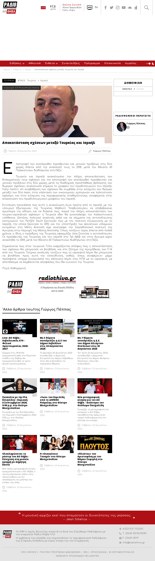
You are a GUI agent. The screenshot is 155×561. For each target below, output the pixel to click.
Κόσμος (28, 69)
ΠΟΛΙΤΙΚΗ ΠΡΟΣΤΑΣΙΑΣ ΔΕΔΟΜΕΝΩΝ (60, 552)
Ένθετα (50, 63)
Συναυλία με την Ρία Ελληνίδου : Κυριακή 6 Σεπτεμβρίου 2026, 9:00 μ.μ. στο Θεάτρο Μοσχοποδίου (15, 403)
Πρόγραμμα (92, 63)
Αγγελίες (130, 63)
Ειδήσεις (15, 63)
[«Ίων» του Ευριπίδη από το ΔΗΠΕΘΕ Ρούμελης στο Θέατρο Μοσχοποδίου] (57, 387)
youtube (124, 8)
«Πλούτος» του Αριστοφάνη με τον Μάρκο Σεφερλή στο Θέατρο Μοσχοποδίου (90, 459)
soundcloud (130, 8)
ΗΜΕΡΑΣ (127, 88)
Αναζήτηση (146, 8)
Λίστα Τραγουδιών (72, 8)
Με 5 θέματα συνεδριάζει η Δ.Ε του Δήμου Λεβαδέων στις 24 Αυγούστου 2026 (53, 343)
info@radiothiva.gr (134, 542)
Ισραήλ (44, 81)
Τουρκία (31, 81)
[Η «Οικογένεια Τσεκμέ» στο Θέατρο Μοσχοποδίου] (57, 444)
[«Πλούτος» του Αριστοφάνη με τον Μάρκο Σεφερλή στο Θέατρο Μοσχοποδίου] (95, 444)
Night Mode (150, 64)
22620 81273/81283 (136, 533)
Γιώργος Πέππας (136, 123)
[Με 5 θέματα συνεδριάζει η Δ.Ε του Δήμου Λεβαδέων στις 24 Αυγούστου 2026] (57, 328)
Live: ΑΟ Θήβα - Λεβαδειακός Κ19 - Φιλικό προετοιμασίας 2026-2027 (15, 343)
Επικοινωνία (112, 63)
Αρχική (7, 69)
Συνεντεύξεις (71, 63)
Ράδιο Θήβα (69, 10)
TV (96, 7)
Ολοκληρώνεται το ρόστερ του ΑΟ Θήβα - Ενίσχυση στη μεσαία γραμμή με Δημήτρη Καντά (15, 459)
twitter (112, 8)
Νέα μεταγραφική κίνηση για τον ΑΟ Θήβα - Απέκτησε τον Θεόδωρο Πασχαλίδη (91, 401)
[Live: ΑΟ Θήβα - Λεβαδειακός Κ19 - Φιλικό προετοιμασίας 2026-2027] (19, 328)
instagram (118, 8)
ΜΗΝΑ (140, 88)
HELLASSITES (92, 556)
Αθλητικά (35, 63)
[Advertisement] (77, 38)
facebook (105, 8)
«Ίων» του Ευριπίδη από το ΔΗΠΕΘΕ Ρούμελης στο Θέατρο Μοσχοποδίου (53, 401)
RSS (86, 552)
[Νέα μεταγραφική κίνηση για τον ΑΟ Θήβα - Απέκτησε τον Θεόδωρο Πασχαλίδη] (95, 387)
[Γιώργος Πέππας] (122, 127)
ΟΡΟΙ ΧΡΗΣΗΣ (28, 552)
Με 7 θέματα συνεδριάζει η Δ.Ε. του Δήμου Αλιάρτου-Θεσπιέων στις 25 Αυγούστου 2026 (91, 343)
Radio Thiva (9, 8)
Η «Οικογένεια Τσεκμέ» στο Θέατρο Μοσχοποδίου (53, 456)
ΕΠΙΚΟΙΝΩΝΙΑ (98, 552)
